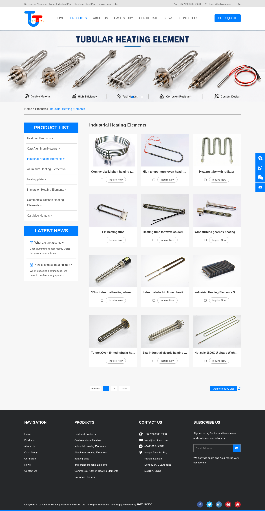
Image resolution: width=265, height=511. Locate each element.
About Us (100, 18)
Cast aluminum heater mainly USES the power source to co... (50, 250)
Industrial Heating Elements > (46, 158)
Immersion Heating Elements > (46, 189)
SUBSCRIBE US (206, 422)
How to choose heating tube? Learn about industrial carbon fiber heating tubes (53, 265)
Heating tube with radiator (216, 171)
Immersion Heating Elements (90, 464)
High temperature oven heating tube (167, 171)
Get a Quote (227, 18)
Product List (51, 127)
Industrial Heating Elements (67, 108)
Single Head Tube (108, 4)
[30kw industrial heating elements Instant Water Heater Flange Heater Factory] (113, 271)
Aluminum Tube (46, 4)
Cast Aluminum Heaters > (43, 148)
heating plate (81, 458)
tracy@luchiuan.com (220, 4)
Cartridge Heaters (84, 477)
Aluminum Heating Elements (90, 452)
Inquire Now (116, 179)
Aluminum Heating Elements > (46, 169)
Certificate (148, 18)
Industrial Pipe (64, 4)
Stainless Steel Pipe (85, 4)
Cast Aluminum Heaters (87, 440)
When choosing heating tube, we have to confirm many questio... (48, 273)
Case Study (123, 18)
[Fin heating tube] (113, 210)
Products (78, 18)
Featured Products (85, 434)
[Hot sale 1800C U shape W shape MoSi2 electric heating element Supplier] (217, 331)
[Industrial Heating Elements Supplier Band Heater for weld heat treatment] (217, 271)
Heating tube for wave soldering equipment (172, 232)
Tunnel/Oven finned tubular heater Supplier (120, 352)
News (168, 18)
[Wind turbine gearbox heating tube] (217, 210)
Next (124, 388)
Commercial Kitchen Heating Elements (96, 470)
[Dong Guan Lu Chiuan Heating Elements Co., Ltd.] (34, 18)
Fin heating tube (113, 232)
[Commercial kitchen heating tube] (113, 150)
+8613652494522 (154, 446)
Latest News (51, 230)
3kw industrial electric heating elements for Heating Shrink (182, 352)
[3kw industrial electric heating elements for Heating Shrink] (165, 331)
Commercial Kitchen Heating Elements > (45, 202)
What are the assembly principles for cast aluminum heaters (52, 243)
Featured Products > (40, 138)
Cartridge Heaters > (39, 215)
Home (60, 18)
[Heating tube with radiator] (217, 150)
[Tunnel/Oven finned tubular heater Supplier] (113, 331)
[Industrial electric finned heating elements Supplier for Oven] (165, 271)
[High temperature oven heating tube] (165, 150)
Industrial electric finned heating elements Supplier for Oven (183, 292)
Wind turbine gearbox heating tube (218, 232)
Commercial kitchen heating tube (113, 171)
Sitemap (116, 504)
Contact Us (188, 18)
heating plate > (36, 179)
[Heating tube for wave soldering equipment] (165, 210)
